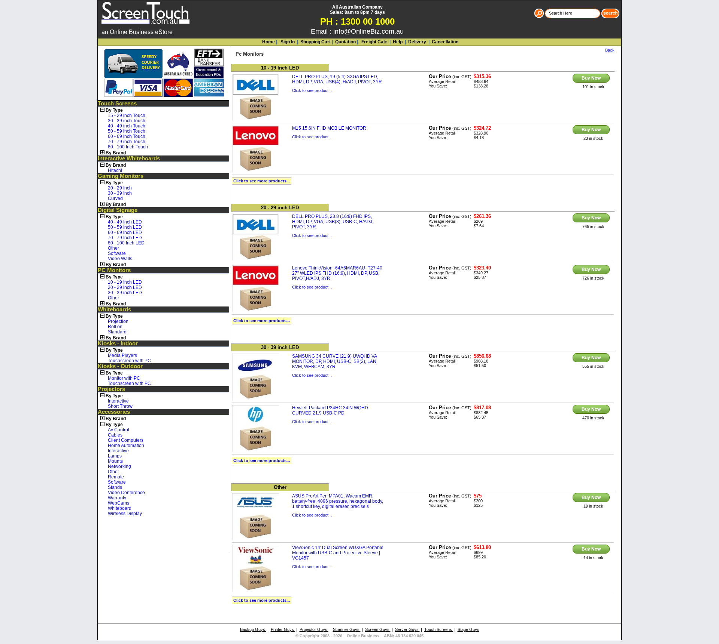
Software (117, 253)
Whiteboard (119, 508)
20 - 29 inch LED (125, 287)
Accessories (114, 412)
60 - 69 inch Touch (126, 136)
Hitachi (115, 170)
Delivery (416, 41)
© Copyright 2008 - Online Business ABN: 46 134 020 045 (359, 636)
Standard (117, 332)
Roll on (115, 326)
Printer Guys (283, 629)
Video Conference (126, 492)
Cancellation (444, 41)
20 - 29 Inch (120, 188)
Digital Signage (117, 210)
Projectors (111, 389)
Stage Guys (468, 629)
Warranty (117, 497)
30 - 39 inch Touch (126, 120)
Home (268, 41)
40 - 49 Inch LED (125, 222)
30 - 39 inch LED (125, 292)
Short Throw (120, 406)
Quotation (345, 41)
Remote (116, 477)
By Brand (116, 152)
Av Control (118, 429)
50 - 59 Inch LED (125, 227)
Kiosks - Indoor (118, 343)
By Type (114, 110)
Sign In (287, 41)
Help (398, 41)
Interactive (118, 401)
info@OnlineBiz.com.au (368, 31)
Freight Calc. (374, 41)
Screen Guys (378, 629)
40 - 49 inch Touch (126, 126)
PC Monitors (114, 270)
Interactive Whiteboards (129, 158)
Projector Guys (314, 629)
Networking (119, 466)
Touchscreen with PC (129, 360)
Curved (115, 198)
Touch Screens (117, 104)
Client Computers (125, 440)
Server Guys (407, 629)
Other (113, 248)
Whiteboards (114, 309)
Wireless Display (125, 513)
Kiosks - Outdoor (120, 366)
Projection (118, 321)
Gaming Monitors (120, 176)
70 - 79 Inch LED (125, 237)
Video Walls (120, 258)
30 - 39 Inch (120, 193)
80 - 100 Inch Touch (128, 147)
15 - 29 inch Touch (126, 115)
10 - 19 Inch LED (125, 282)
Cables (115, 435)
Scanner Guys (347, 629)
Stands (115, 487)
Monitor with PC (124, 378)
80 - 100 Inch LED (126, 243)
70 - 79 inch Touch (126, 141)
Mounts (115, 461)
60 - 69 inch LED (125, 232)
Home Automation (126, 445)
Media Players (122, 355)
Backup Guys (253, 629)
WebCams (118, 503)
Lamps (115, 456)
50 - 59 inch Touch (126, 131)
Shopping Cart (315, 41)
